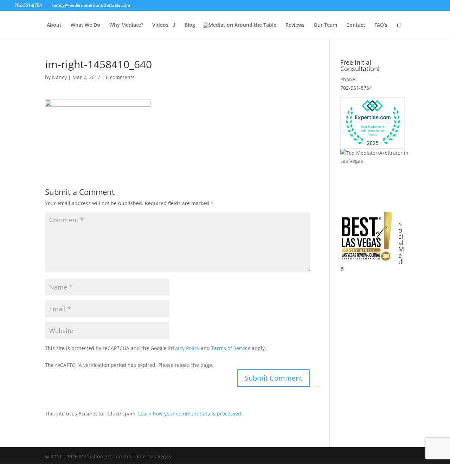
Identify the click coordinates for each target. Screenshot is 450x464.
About (54, 25)
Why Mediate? (126, 25)
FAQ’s (380, 25)
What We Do (85, 25)
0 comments (120, 77)
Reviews (294, 25)
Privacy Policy (183, 348)
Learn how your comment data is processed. (190, 413)
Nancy (59, 77)
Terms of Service (230, 348)
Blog (190, 25)
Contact (355, 25)
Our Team (325, 25)
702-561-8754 (28, 5)
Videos (160, 25)
